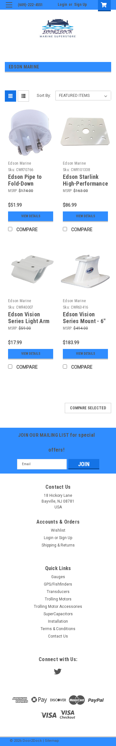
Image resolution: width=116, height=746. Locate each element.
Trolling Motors (58, 599)
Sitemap (52, 741)
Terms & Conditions (58, 629)
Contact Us (58, 636)
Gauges (58, 577)
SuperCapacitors (58, 614)
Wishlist (58, 530)
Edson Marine (19, 163)
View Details (30, 216)
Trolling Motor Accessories (58, 606)
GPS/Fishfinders (58, 584)
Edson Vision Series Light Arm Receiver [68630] (29, 321)
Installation (58, 621)
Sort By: (44, 95)
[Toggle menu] (9, 9)
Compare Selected (88, 408)
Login (62, 4)
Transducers (58, 591)
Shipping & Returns (58, 545)
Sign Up (80, 4)
